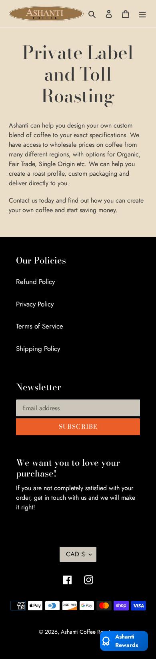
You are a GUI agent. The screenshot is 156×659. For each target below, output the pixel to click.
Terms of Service (39, 326)
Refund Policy (35, 281)
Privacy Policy (35, 304)
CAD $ (75, 554)
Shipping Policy (38, 348)
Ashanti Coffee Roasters (89, 632)
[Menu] (142, 13)
